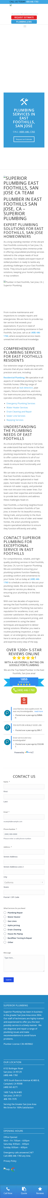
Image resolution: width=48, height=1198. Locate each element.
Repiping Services (15, 420)
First (6, 791)
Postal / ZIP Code (11, 897)
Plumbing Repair (15, 912)
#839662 (28, 1044)
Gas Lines (12, 921)
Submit (9, 979)
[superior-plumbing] (24, 9)
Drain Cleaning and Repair (19, 411)
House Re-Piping (15, 933)
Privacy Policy (10, 1161)
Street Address (11, 856)
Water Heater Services (17, 407)
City (5, 877)
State (6, 887)
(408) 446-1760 (27, 131)
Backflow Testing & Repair (20, 938)
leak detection (26, 387)
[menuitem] (25, 26)
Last (6, 801)
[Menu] (25, 26)
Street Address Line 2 (13, 866)
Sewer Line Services (16, 415)
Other (10, 942)
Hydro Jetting (14, 925)
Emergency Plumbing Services (21, 403)
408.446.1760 (32, 1)
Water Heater (14, 917)
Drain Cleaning (14, 929)
